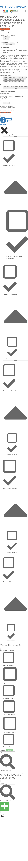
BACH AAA (6, 37)
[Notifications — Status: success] (25, 11)
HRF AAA (6, 39)
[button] (3, 121)
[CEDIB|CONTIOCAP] (10, 11)
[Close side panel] (0, 116)
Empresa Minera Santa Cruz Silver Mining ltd (15, 79)
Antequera (6, 103)
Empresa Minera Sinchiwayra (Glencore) (14, 81)
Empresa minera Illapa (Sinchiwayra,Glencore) (15, 77)
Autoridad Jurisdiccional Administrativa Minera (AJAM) (15, 87)
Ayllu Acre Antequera (9, 44)
